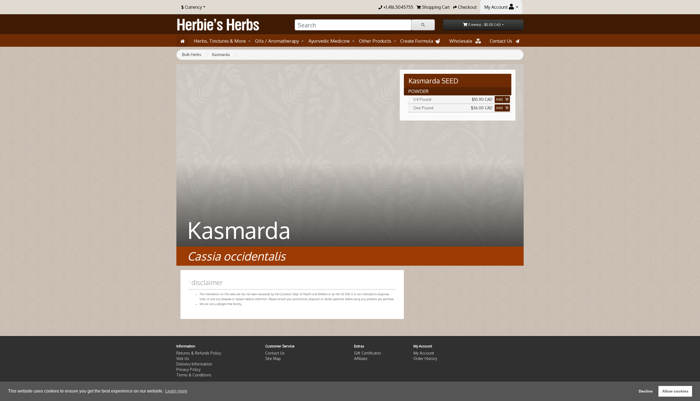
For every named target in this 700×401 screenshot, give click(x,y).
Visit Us (182, 358)
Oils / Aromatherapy (277, 41)
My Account (423, 353)
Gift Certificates (367, 353)
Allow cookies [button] (675, 391)
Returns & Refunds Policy (198, 353)
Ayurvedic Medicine (329, 41)
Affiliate (361, 358)
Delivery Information (194, 364)
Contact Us (502, 41)
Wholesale (462, 41)
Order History (425, 358)
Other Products (375, 41)
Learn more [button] (176, 391)
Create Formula (417, 41)
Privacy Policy (188, 369)
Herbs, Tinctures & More (220, 41)
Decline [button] (646, 391)
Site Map (273, 358)
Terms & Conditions (193, 375)
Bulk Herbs (191, 54)
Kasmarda (221, 54)
